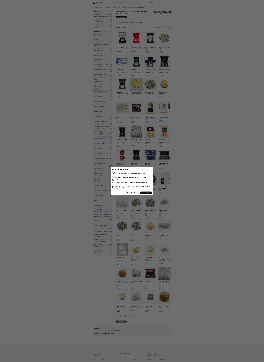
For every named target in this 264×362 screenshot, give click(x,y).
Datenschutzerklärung (135, 186)
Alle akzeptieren (146, 193)
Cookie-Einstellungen (132, 193)
